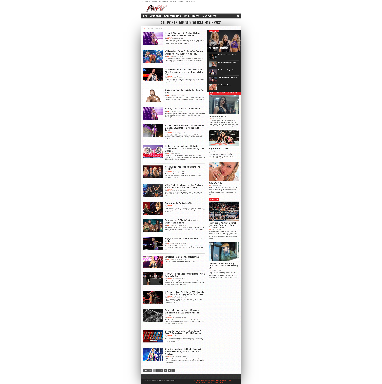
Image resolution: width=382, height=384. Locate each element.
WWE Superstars (163, 1)
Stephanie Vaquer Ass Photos (227, 77)
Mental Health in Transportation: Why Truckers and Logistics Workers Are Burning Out (223, 265)
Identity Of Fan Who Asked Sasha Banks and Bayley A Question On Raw (185, 274)
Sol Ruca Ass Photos (224, 85)
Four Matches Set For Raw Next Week (179, 203)
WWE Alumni (181, 1)
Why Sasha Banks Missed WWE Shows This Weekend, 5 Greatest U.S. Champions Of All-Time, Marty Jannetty (185, 127)
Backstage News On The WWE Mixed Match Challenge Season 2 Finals (181, 221)
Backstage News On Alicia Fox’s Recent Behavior (183, 108)
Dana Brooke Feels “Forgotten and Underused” (182, 257)
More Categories (190, 1)
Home (145, 16)
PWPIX (169, 38)
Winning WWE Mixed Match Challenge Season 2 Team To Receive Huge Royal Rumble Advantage (183, 332)
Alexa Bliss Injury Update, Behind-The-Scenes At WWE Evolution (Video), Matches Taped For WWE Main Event (183, 351)
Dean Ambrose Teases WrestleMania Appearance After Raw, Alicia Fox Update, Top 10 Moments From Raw (184, 71)
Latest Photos (146, 1)
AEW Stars (173, 1)
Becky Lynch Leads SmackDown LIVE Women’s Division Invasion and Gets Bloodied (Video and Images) (182, 312)
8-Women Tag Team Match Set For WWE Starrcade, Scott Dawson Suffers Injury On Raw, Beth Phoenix (184, 293)
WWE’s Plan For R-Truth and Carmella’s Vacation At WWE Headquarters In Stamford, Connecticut (184, 186)
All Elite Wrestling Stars (225, 380)
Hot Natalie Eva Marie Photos (227, 62)
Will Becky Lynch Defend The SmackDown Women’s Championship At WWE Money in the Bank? (184, 52)
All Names (154, 1)
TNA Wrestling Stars (209, 16)
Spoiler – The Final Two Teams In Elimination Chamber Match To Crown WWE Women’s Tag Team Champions (184, 148)
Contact (222, 382)
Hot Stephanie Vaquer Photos (227, 70)
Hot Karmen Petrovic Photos (227, 55)
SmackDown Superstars (172, 16)
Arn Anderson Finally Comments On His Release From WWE (185, 91)
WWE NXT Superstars (191, 16)
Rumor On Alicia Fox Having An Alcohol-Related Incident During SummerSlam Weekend (182, 34)
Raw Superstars (155, 16)
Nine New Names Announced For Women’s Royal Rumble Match (182, 167)
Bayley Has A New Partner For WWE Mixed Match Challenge (183, 239)
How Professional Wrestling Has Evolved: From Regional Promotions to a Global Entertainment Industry (222, 225)
